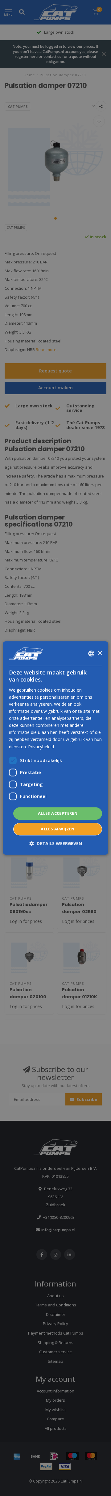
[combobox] (91, 653)
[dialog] (55, 748)
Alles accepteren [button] (57, 813)
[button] (55, 843)
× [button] (99, 653)
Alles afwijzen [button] (58, 829)
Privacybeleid (41, 747)
